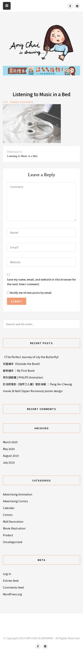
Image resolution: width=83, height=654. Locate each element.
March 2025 (10, 442)
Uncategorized (12, 542)
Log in (7, 574)
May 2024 (9, 449)
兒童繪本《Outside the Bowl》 (22, 364)
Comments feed (13, 587)
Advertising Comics (15, 501)
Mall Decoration (13, 521)
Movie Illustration (14, 528)
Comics (8, 515)
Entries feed (11, 580)
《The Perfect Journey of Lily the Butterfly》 (31, 357)
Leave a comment (21, 102)
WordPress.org (12, 594)
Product (8, 535)
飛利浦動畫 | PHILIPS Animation (23, 377)
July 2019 (9, 462)
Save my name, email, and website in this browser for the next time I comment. (41, 281)
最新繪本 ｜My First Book (19, 370)
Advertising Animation (17, 494)
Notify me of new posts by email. (31, 293)
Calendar (8, 508)
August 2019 (11, 456)
